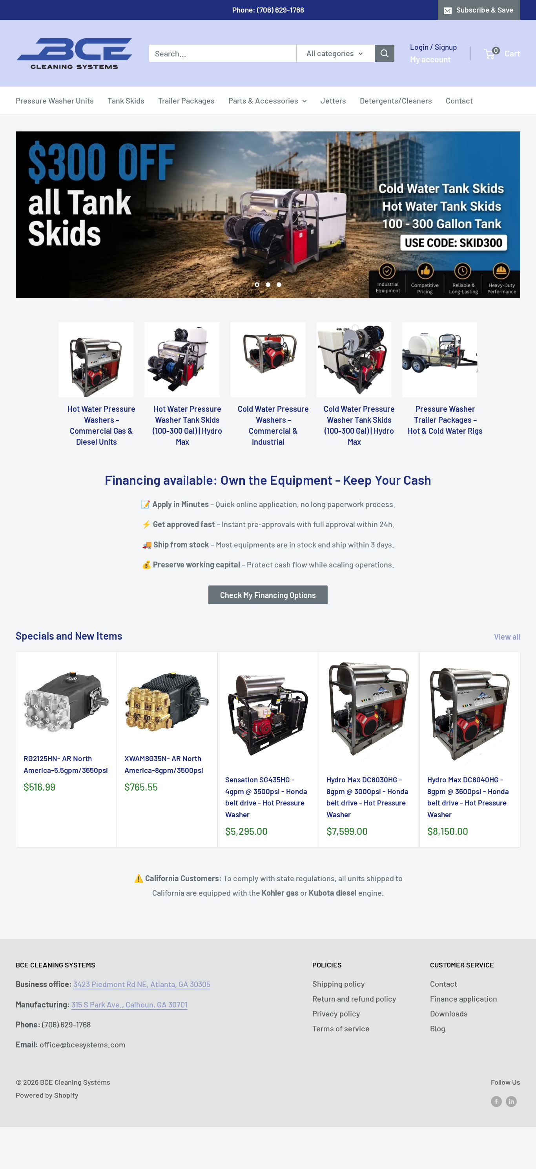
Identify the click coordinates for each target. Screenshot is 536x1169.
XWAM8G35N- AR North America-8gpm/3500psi (163, 764)
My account (430, 59)
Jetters (333, 100)
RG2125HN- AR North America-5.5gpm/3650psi (66, 764)
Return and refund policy (354, 998)
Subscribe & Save (484, 9)
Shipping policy (338, 983)
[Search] (384, 53)
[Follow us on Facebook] (496, 1101)
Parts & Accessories (263, 100)
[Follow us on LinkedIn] (511, 1101)
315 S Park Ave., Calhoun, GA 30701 (129, 1004)
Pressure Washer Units (55, 100)
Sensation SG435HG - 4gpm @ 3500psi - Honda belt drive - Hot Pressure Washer (266, 796)
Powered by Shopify (47, 1095)
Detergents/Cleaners (396, 100)
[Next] (520, 749)
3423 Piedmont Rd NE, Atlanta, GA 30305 (141, 984)
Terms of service (341, 1028)
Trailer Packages (186, 100)
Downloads (449, 1013)
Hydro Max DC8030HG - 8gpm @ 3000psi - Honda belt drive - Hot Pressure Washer (367, 796)
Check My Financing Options (268, 595)
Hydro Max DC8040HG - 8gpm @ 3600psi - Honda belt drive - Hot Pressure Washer (468, 796)
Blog (437, 1028)
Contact (459, 100)
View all (508, 636)
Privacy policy (336, 1013)
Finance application (463, 998)
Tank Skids (126, 100)
